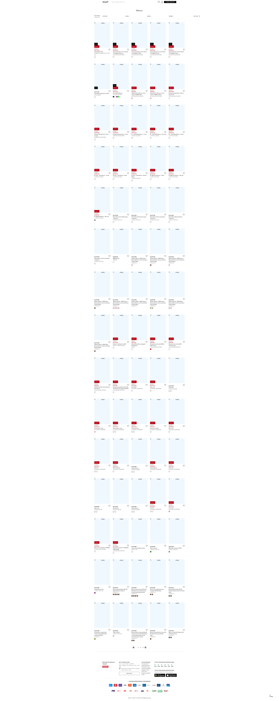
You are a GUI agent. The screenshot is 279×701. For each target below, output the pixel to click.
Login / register (170, 2)
